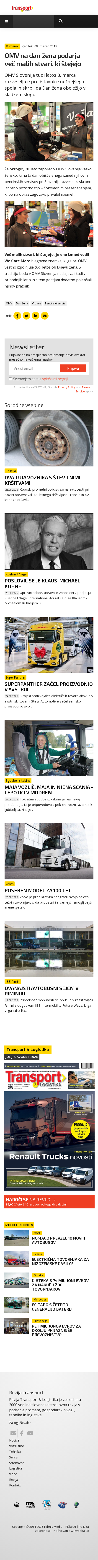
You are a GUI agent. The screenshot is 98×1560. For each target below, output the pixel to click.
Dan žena (22, 303)
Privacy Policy (66, 387)
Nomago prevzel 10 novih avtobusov (58, 1240)
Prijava (73, 368)
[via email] (45, 316)
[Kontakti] (13, 1433)
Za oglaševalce (20, 1423)
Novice (14, 1440)
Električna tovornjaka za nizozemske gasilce (60, 1261)
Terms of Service (84, 389)
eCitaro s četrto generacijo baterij (52, 1306)
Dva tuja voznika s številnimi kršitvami (42, 480)
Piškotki (70, 1527)
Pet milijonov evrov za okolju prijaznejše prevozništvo (56, 1330)
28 (87, 1531)
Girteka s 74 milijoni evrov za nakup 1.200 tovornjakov (60, 1284)
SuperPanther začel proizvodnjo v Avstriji (49, 686)
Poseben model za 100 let (38, 890)
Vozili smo (16, 1446)
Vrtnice (36, 303)
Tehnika (15, 1451)
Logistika (15, 1468)
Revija (13, 1479)
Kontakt (15, 1485)
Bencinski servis (55, 303)
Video (13, 1474)
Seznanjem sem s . (40, 378)
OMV (9, 303)
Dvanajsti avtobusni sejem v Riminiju (41, 990)
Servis (13, 1457)
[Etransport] (22, 8)
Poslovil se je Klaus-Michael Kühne (42, 583)
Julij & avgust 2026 (21, 1057)
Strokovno (16, 1463)
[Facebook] (22, 1433)
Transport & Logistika (27, 1049)
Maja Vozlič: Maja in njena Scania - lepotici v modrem (49, 789)
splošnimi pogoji (55, 378)
